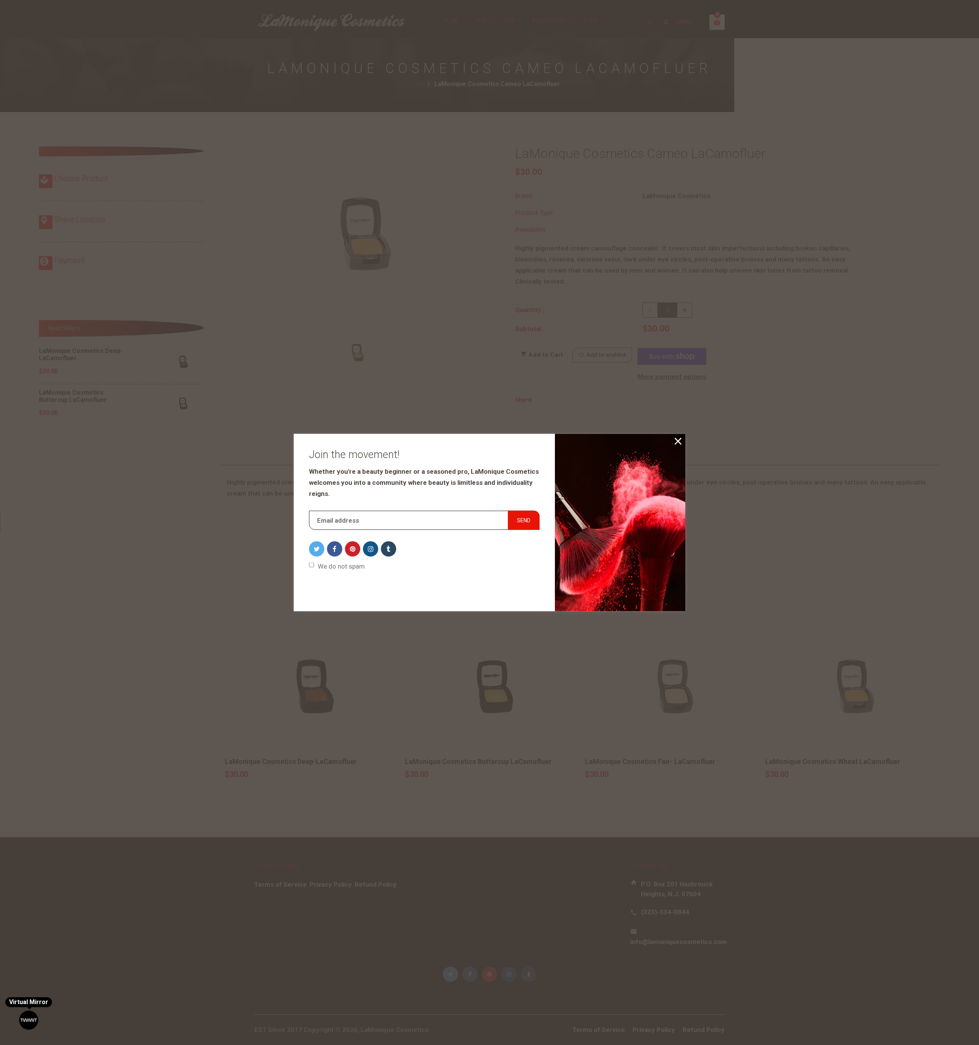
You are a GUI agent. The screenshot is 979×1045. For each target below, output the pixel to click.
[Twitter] (316, 549)
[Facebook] (334, 549)
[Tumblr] (388, 549)
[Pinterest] (352, 549)
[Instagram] (370, 549)
